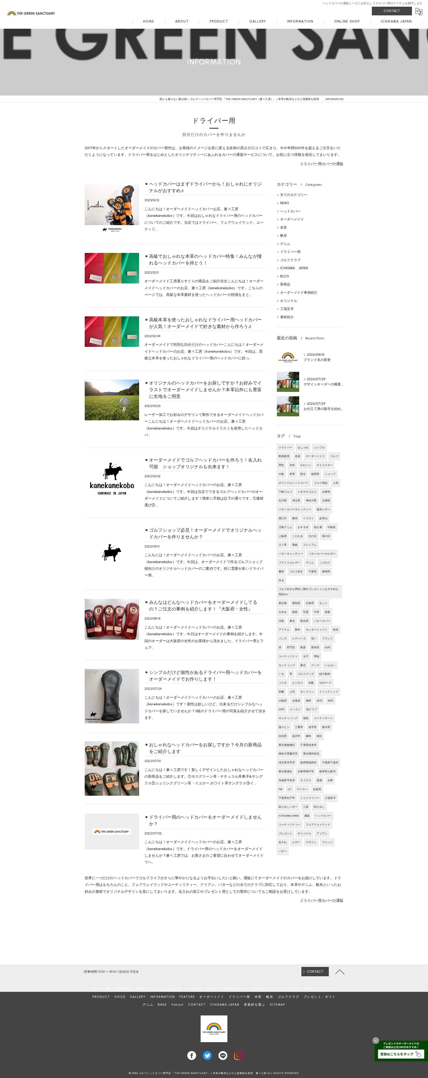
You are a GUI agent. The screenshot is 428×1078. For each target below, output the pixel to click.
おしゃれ (303, 447)
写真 (305, 612)
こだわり (324, 562)
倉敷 (327, 612)
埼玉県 (296, 500)
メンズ (283, 638)
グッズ (315, 665)
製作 (297, 629)
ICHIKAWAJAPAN (289, 815)
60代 (282, 709)
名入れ (283, 842)
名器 (297, 456)
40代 (330, 700)
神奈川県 (311, 500)
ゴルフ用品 (320, 482)
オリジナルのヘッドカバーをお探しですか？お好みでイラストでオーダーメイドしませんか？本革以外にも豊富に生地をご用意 (205, 389)
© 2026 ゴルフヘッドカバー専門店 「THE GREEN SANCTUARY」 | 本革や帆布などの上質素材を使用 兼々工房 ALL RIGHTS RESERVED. (214, 1073)
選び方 (283, 518)
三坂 (306, 806)
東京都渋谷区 (311, 753)
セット (323, 603)
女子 (306, 656)
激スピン (284, 727)
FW (280, 789)
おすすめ (303, 527)
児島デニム (285, 527)
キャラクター (325, 465)
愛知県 (296, 603)
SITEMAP (277, 1004)
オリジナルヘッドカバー (294, 482)
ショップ (330, 474)
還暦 (319, 780)
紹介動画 (324, 673)
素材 (281, 571)
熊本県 (315, 647)
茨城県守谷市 (287, 780)
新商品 (285, 284)
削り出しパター (288, 806)
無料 (308, 700)
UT (289, 789)
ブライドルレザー (289, 562)
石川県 (283, 500)
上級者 (283, 536)
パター (283, 851)
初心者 (318, 527)
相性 (306, 718)
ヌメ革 (283, 544)
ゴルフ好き (296, 571)
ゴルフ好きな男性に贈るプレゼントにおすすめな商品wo (308, 592)
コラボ (283, 682)
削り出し (319, 806)
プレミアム (310, 544)
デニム (285, 244)
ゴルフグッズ (306, 673)
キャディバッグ (288, 718)
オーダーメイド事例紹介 (298, 293)
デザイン (311, 842)
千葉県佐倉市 (308, 744)
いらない (330, 665)
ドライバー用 (290, 252)
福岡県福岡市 (308, 762)
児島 (281, 620)
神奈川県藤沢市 (288, 753)
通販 (307, 815)
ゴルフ (334, 456)
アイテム (284, 629)
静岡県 (326, 571)
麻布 (308, 736)
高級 (295, 544)
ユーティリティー (289, 824)
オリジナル (288, 301)
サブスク (305, 780)
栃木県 (326, 727)
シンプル (319, 447)
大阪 (281, 474)
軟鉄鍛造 (284, 456)
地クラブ (311, 709)
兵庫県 (326, 491)
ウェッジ (327, 842)
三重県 (299, 727)
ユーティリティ (288, 656)
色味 (335, 629)
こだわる (297, 536)
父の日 (313, 536)
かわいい (305, 465)
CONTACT (392, 11)
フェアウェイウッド (318, 824)
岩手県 (313, 727)
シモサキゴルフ (307, 491)
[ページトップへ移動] (339, 971)
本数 (311, 682)
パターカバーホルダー (322, 553)
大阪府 (283, 700)
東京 (292, 620)
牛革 (316, 612)
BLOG (284, 276)
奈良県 (283, 736)
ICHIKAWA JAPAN (294, 268)
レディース (299, 638)
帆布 (283, 236)
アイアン (322, 833)
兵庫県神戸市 (306, 771)
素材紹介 (287, 317)
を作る (283, 612)
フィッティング (328, 691)
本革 (283, 228)
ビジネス (297, 682)
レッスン (295, 709)
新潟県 (304, 620)
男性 (281, 465)
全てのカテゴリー (293, 195)
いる (281, 673)
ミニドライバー (309, 797)
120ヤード (325, 682)
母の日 (326, 536)
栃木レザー (323, 509)
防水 (303, 474)
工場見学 (287, 309)
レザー (296, 842)
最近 (303, 665)
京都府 (326, 500)
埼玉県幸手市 (287, 762)
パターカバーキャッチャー (295, 509)
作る (281, 580)
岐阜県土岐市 (327, 771)
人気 (335, 482)
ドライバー (285, 447)
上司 (292, 691)
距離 (281, 691)
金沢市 (296, 736)
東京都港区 (285, 771)
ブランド (327, 638)
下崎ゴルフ (285, 491)
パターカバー (322, 620)
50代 (328, 647)
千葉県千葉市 (330, 762)
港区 (319, 736)
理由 (316, 656)
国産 (295, 612)
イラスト (308, 518)
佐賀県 (317, 789)
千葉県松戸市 (287, 797)
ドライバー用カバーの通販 (321, 164)
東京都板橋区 (287, 744)
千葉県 (313, 571)
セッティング (287, 665)
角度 (303, 647)
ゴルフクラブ (290, 260)
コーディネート (323, 718)
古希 (330, 780)
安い (314, 638)
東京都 (283, 603)
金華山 (323, 518)
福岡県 (315, 474)
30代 (319, 700)
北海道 (296, 700)
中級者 (331, 527)
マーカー (302, 789)
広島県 (310, 603)
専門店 (291, 647)
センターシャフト (317, 629)
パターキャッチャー (291, 553)
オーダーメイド (292, 219)
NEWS (284, 203)
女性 (292, 465)
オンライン (307, 691)
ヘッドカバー (290, 211)
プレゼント (285, 833)
